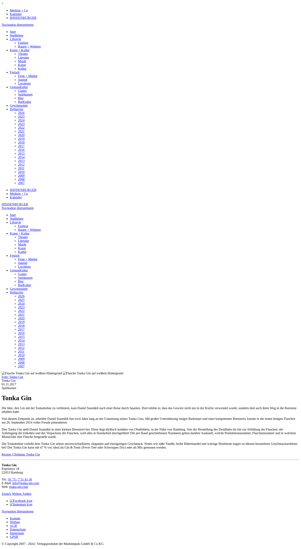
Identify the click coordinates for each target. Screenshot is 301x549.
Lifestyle (15, 39)
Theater (23, 54)
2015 (21, 153)
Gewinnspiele (19, 105)
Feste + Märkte (27, 76)
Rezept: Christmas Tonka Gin (21, 454)
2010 (21, 172)
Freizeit (14, 72)
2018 (21, 142)
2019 (21, 138)
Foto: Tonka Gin (12, 377)
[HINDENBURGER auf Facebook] (21, 500)
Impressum (17, 533)
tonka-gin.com (18, 487)
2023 (21, 124)
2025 (21, 116)
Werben (15, 522)
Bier (21, 98)
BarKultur (24, 102)
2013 (21, 161)
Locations (24, 83)
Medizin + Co (19, 10)
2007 (21, 183)
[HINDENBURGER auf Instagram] (21, 504)
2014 (21, 157)
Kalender (16, 14)
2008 (21, 179)
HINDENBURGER (23, 17)
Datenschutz (18, 529)
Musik (22, 61)
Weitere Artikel (21, 493)
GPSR (14, 537)
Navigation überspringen (18, 24)
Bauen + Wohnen (29, 46)
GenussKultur (19, 87)
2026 (21, 113)
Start (13, 31)
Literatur (23, 57)
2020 (21, 135)
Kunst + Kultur (19, 50)
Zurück (6, 493)
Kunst (22, 65)
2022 (21, 127)
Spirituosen (25, 94)
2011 (21, 168)
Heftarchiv (17, 109)
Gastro (22, 90)
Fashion (23, 42)
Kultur (22, 68)
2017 (21, 146)
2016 (21, 149)
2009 (21, 175)
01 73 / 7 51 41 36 (20, 479)
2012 (21, 164)
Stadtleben (16, 35)
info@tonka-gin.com (25, 483)
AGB (13, 525)
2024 (21, 120)
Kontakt (15, 518)
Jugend (22, 79)
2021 (21, 131)
